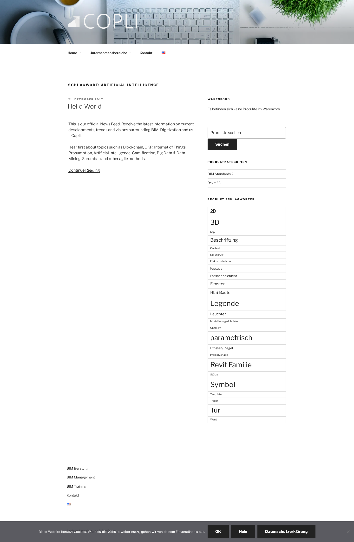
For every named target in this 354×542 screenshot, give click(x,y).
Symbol (222, 384)
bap (212, 232)
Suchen (222, 144)
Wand (213, 419)
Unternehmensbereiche (108, 53)
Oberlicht (215, 327)
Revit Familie (231, 365)
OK (218, 531)
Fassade (216, 268)
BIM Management (81, 477)
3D (215, 222)
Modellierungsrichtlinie (224, 321)
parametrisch (231, 338)
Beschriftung (224, 240)
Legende (224, 303)
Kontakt (146, 53)
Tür (215, 410)
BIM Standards (219, 174)
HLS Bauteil (221, 292)
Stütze (214, 374)
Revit (212, 183)
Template (216, 394)
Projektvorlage (219, 354)
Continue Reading (84, 170)
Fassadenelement (223, 276)
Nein (243, 531)
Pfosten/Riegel (221, 348)
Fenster (217, 283)
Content (215, 248)
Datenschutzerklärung (286, 531)
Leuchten (218, 314)
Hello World (85, 106)
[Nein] (348, 531)
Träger (214, 400)
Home (72, 53)
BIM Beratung (77, 468)
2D (213, 211)
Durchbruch (217, 254)
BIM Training (76, 486)
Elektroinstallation (221, 261)
